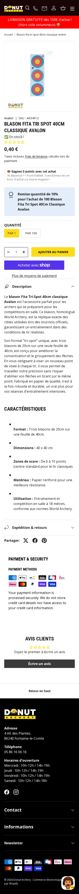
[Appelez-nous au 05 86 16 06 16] (36, 8)
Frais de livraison (36, 156)
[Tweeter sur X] (25, 540)
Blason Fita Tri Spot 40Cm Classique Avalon (41, 34)
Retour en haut (40, 691)
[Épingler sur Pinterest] (44, 540)
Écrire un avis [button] (39, 663)
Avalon (8, 118)
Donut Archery (22, 880)
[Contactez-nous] (44, 8)
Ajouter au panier (53, 252)
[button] (14, 142)
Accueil (8, 34)
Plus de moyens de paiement (34, 275)
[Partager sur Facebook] (35, 540)
